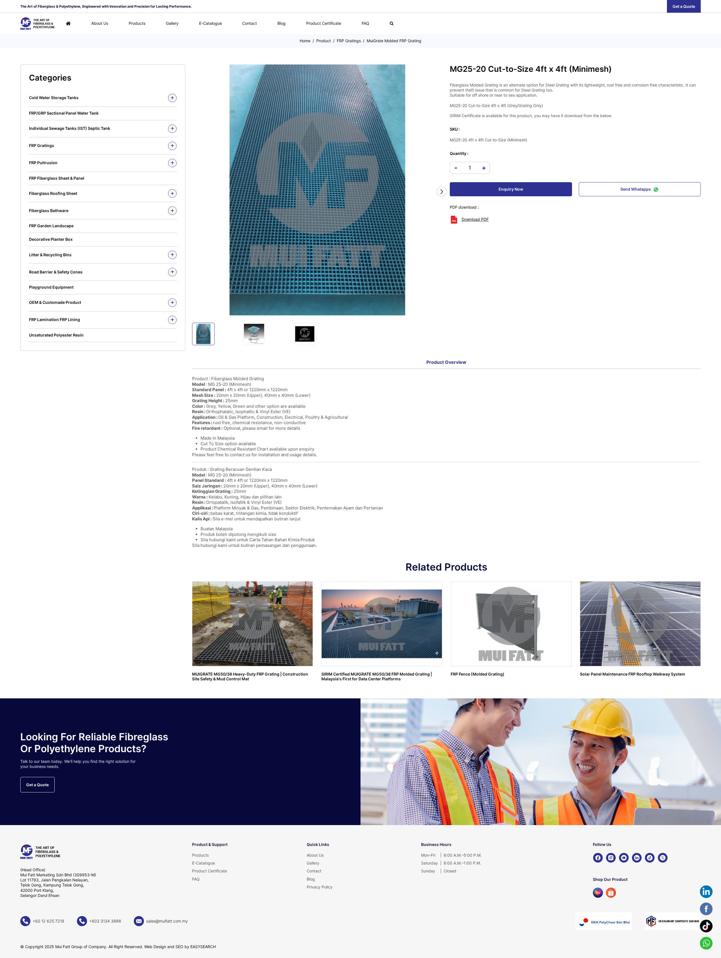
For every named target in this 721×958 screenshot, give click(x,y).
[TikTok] (650, 858)
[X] (663, 858)
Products (137, 23)
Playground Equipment (51, 287)
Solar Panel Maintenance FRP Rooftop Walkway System (632, 674)
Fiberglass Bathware (48, 210)
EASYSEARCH (203, 946)
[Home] (68, 23)
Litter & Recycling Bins (50, 254)
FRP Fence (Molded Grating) (477, 674)
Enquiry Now (511, 189)
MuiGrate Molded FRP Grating (394, 40)
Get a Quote (684, 6)
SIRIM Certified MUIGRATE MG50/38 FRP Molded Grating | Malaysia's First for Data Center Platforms (376, 676)
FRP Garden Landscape (51, 225)
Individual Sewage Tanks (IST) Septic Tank (69, 128)
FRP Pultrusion (43, 162)
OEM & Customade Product (55, 302)
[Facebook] (598, 858)
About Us (99, 23)
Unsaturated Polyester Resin (56, 335)
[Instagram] (611, 858)
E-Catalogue (210, 23)
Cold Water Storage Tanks (54, 97)
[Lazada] (598, 893)
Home (305, 40)
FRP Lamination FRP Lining (54, 319)
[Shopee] (611, 893)
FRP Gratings (349, 40)
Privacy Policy (320, 887)
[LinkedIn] (637, 858)
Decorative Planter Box (51, 239)
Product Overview (446, 362)
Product (323, 40)
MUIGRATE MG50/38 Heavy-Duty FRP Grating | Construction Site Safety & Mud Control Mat (250, 676)
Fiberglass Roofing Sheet (53, 193)
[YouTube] (624, 858)
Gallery (172, 23)
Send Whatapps (635, 189)
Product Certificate (323, 23)
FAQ (365, 23)
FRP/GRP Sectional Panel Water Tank (64, 113)
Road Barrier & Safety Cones (56, 271)
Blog (281, 23)
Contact (249, 23)
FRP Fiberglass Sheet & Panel (56, 178)
